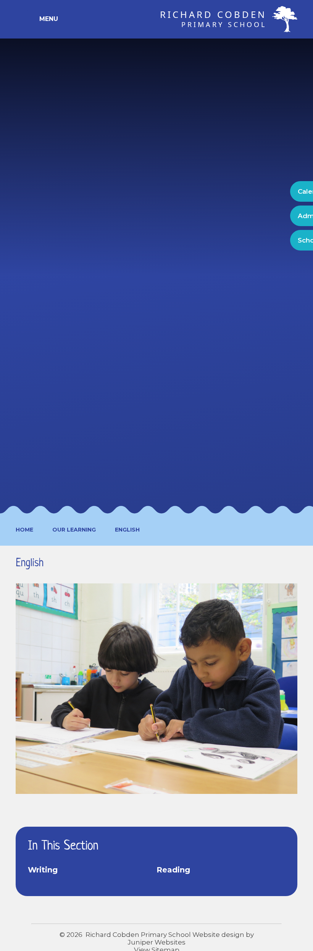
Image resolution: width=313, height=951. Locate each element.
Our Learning (74, 529)
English (127, 529)
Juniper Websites (156, 942)
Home (24, 529)
